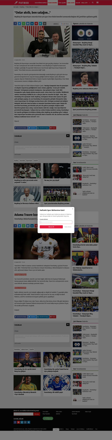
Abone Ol (51, 227)
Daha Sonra (68, 227)
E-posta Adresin (44, 219)
